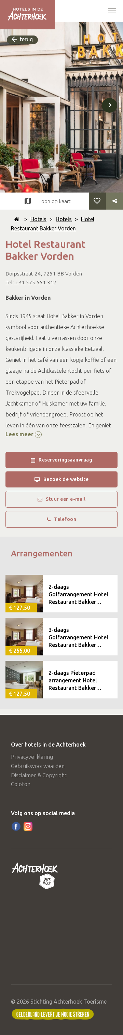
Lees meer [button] (20, 434)
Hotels (38, 219)
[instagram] (28, 826)
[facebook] (16, 826)
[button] (112, 12)
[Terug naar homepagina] (17, 219)
